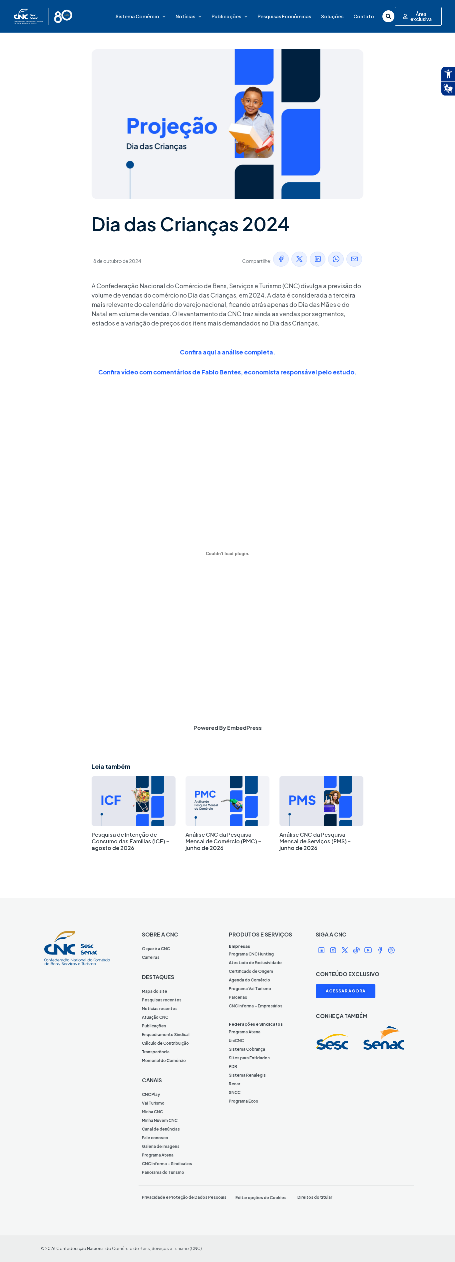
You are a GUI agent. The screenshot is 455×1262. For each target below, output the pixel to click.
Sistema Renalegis (247, 1075)
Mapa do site (154, 991)
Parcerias (238, 997)
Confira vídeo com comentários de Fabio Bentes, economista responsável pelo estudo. (227, 372)
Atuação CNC (155, 1017)
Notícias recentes (160, 1008)
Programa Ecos (243, 1101)
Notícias (185, 16)
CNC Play (151, 1094)
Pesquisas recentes (162, 999)
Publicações (226, 16)
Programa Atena (158, 1155)
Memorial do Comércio (164, 1060)
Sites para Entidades (249, 1057)
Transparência (156, 1051)
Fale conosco (155, 1137)
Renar (234, 1083)
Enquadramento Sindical (166, 1034)
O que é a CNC (156, 948)
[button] (281, 259)
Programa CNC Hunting (251, 953)
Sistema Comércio (137, 16)
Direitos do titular (314, 1197)
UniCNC (236, 1040)
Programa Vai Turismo (250, 988)
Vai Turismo (153, 1103)
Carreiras (151, 957)
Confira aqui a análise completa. (227, 352)
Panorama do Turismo (163, 1172)
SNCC (234, 1092)
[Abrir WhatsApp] (438, 1245)
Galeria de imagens (161, 1146)
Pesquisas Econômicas (284, 16)
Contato (363, 16)
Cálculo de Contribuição (165, 1043)
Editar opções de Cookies (260, 1197)
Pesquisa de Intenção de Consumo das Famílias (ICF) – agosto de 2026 (130, 841)
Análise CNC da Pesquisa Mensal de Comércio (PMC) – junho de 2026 (223, 841)
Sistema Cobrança (247, 1049)
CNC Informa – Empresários (255, 1005)
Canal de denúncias (161, 1129)
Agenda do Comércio (249, 979)
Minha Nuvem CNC (160, 1120)
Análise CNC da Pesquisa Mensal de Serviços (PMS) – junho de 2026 (315, 841)
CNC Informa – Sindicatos (167, 1163)
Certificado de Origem (251, 971)
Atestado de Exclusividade (255, 962)
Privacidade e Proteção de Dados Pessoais (184, 1197)
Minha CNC (152, 1111)
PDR (233, 1066)
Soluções (332, 16)
